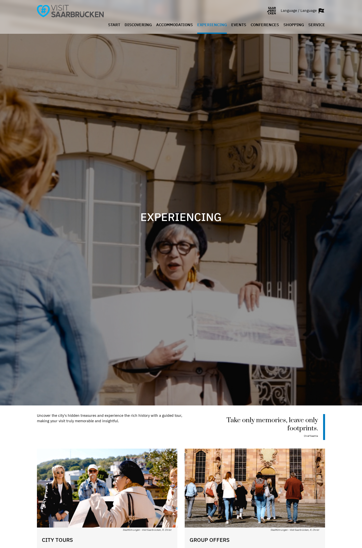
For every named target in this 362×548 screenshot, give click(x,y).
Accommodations (174, 25)
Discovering (138, 25)
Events (238, 25)
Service (316, 25)
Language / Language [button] (299, 10)
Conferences (265, 25)
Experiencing (212, 25)
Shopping (293, 25)
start (114, 25)
